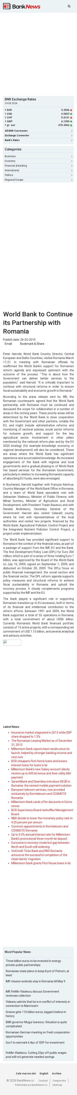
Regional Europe (14, 179)
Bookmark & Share (32, 343)
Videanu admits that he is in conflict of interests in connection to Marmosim (38, 1003)
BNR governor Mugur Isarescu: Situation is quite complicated (36, 1024)
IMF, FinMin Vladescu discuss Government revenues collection (32, 993)
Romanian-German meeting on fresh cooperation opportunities (38, 1034)
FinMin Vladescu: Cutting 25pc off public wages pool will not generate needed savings (36, 1054)
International (12, 170)
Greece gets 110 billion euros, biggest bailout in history (36, 1014)
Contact (43, 1080)
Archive (56, 1073)
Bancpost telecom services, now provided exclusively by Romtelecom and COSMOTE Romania (38, 793)
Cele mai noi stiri (26, 1073)
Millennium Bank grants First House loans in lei (41, 863)
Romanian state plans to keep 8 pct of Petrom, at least (37, 973)
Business (10, 156)
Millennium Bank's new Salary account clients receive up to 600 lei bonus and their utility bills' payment (41, 773)
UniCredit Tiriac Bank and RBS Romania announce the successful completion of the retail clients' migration (39, 855)
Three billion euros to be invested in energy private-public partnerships (33, 963)
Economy (10, 161)
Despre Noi (59, 1080)
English (44, 1073)
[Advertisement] (38, 54)
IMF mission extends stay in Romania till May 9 (35, 981)
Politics (9, 175)
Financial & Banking (16, 165)
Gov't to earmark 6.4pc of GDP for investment (35, 1042)
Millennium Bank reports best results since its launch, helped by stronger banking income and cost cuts (41, 753)
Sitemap (57, 1084)
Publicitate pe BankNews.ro (31, 1084)
